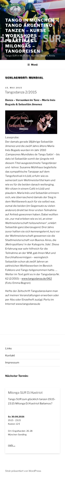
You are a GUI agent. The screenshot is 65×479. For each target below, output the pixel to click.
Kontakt (10, 355)
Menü (34, 64)
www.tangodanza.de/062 (36, 278)
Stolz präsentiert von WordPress (23, 470)
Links (8, 348)
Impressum (12, 362)
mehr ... (11, 445)
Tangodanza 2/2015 (21, 92)
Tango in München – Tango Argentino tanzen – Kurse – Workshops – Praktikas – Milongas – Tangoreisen (31, 36)
